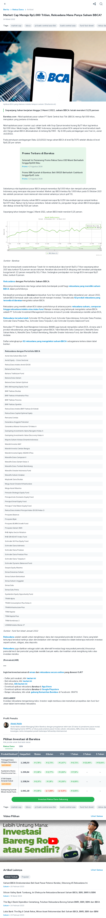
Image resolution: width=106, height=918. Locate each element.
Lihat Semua (97, 816)
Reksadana (9, 281)
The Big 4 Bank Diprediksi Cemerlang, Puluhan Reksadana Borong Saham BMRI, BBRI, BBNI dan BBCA (51, 902)
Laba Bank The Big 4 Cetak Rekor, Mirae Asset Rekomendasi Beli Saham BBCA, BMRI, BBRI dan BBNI (50, 911)
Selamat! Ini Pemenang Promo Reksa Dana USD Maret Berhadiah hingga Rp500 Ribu (53, 161)
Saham (6, 886)
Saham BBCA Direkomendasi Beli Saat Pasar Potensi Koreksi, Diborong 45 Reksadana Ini (45, 883)
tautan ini (31, 678)
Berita (6, 9)
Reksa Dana (18, 9)
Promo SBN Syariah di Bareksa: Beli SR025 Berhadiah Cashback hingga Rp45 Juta (52, 173)
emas (32, 672)
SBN (21, 746)
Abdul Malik (16, 723)
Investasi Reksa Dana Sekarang (53, 799)
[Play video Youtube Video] (53, 841)
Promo (25, 166)
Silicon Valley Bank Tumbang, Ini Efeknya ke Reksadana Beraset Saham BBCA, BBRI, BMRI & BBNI (49, 892)
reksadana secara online (52, 672)
